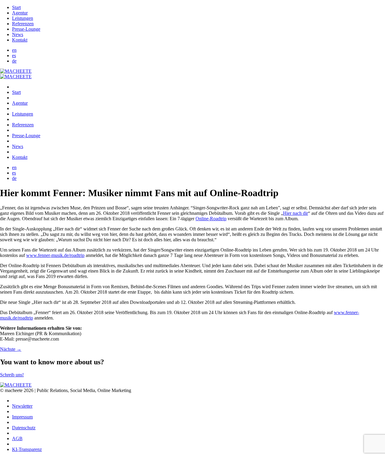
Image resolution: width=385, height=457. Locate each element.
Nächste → (10, 349)
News (17, 34)
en (14, 50)
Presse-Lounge (26, 29)
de (14, 60)
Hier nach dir (295, 213)
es (14, 55)
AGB (17, 438)
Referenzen (23, 23)
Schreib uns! (12, 374)
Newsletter (22, 406)
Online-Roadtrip (211, 218)
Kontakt (19, 39)
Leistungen (22, 18)
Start (16, 7)
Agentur (20, 12)
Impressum (22, 416)
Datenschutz (23, 427)
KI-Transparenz (27, 449)
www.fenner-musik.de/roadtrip (55, 255)
